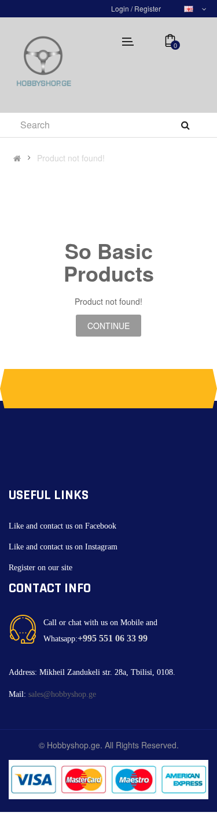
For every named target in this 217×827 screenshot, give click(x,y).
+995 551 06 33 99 (113, 638)
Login (121, 8)
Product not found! (71, 158)
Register (147, 8)
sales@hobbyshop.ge (62, 694)
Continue (108, 325)
